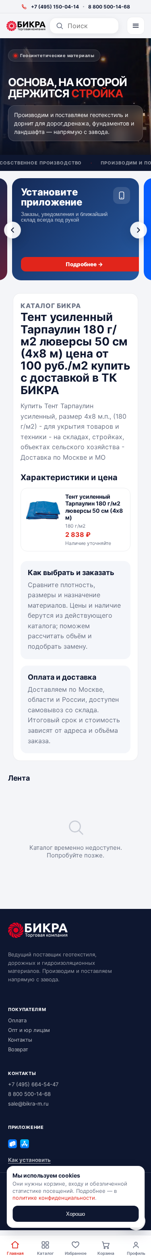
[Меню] (136, 26)
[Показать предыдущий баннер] (12, 230)
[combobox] (90, 26)
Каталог (45, 1253)
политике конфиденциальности (53, 1197)
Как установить (29, 1160)
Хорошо (75, 1214)
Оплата (17, 1020)
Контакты (20, 1039)
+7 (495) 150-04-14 (55, 7)
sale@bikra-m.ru (28, 1103)
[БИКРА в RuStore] (12, 1144)
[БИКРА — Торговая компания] (26, 26)
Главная (15, 1253)
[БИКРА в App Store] (24, 1144)
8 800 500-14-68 (109, 7)
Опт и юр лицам (29, 1030)
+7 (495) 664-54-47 (33, 1084)
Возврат (18, 1049)
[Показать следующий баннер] (138, 230)
